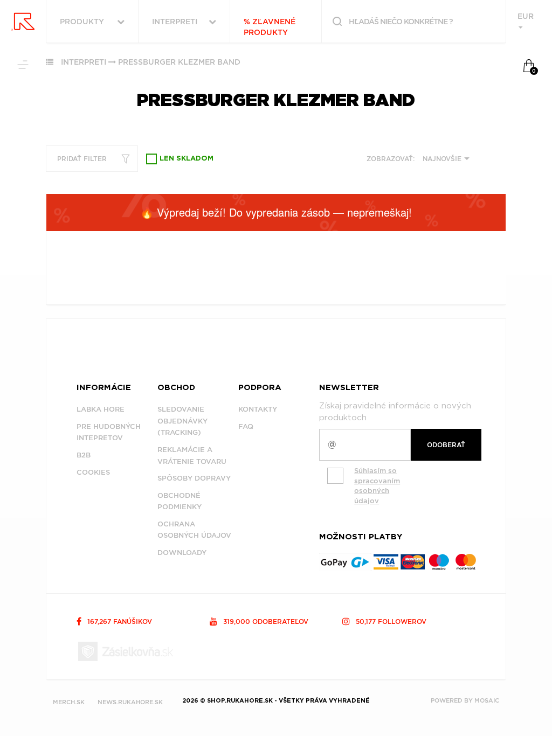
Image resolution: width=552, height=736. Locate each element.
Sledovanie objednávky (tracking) (182, 420)
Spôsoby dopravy (194, 478)
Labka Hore (101, 409)
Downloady (181, 552)
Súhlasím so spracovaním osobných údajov (377, 486)
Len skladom (186, 158)
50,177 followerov (390, 621)
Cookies (93, 472)
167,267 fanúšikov (118, 621)
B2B (84, 455)
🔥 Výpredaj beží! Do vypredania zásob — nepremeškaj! (276, 212)
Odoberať (446, 445)
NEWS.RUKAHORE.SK (130, 702)
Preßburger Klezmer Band (179, 62)
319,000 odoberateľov (264, 621)
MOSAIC (486, 700)
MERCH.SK (69, 702)
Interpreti (83, 62)
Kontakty (257, 409)
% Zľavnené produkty (269, 27)
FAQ (245, 426)
